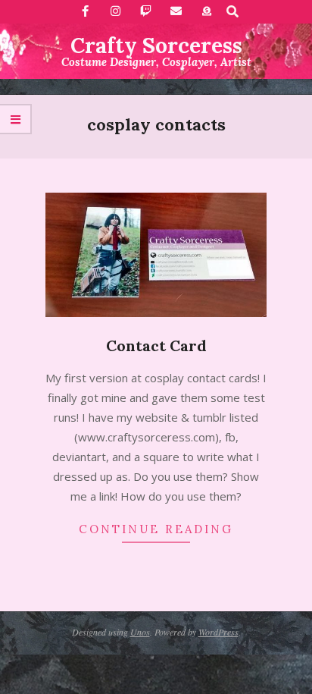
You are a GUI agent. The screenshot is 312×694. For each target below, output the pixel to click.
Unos (140, 632)
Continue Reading (156, 529)
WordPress (218, 632)
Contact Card (156, 345)
